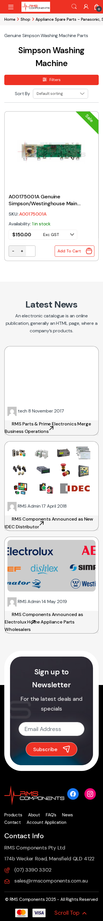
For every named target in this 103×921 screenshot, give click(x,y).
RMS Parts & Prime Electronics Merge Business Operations (48, 427)
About (34, 815)
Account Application (46, 822)
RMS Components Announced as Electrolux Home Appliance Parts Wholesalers (44, 621)
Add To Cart (69, 251)
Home (9, 19)
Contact (12, 822)
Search (74, 6)
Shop (25, 19)
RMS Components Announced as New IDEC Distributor (49, 522)
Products (13, 815)
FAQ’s (51, 815)
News (67, 815)
